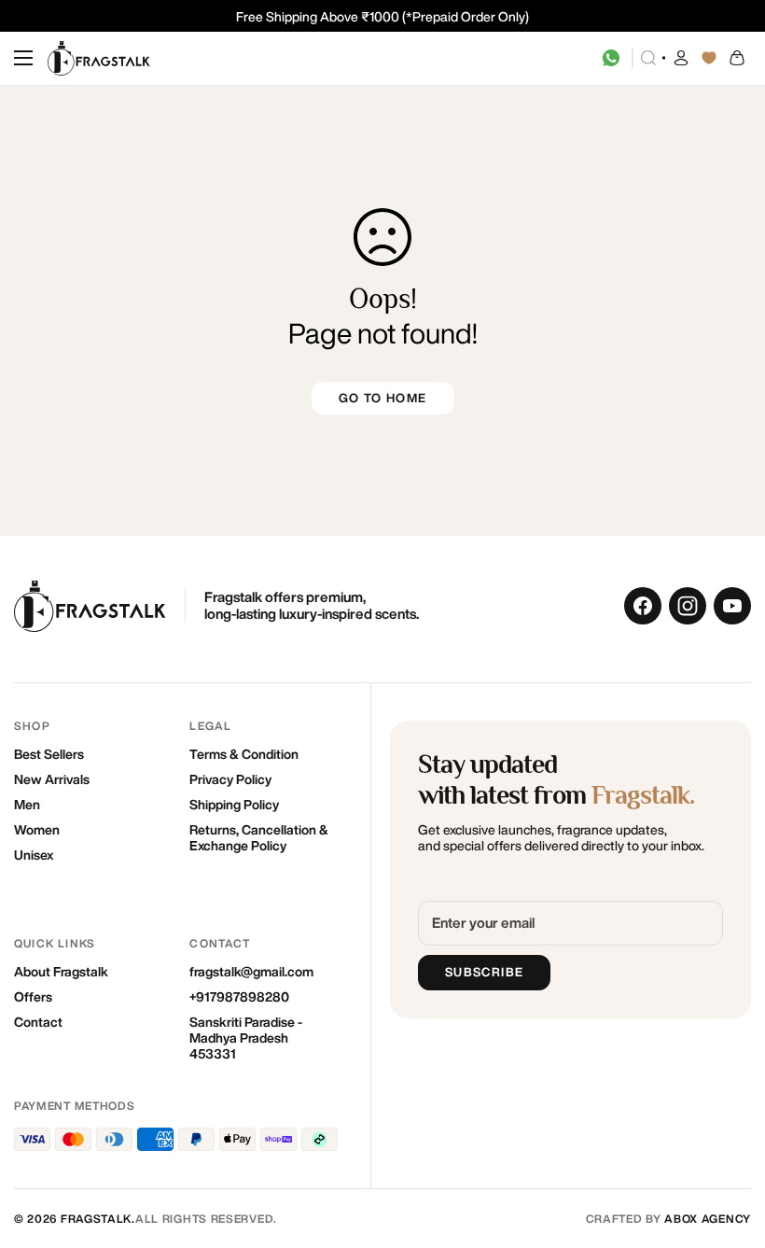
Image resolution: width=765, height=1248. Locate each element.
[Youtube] (732, 605)
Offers (33, 996)
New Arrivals (52, 779)
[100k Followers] (687, 605)
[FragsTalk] (99, 58)
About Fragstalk (61, 971)
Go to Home (383, 398)
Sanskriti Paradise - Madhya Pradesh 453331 (245, 1038)
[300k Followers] (642, 605)
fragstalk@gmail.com (251, 971)
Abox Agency (707, 1219)
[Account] (681, 58)
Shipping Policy (234, 804)
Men (27, 804)
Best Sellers (49, 754)
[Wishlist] (709, 58)
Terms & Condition (244, 754)
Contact (38, 1022)
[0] (737, 58)
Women (37, 829)
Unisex (33, 855)
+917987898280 (239, 996)
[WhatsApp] (611, 58)
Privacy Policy (230, 779)
